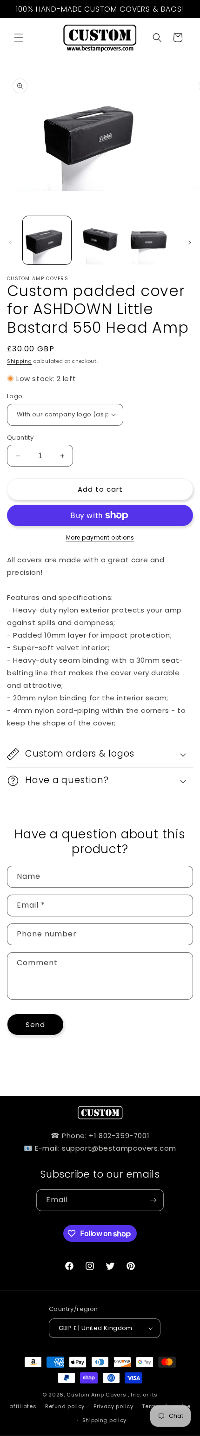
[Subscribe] (153, 1200)
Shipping (19, 361)
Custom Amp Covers (96, 1394)
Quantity (20, 437)
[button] (18, 37)
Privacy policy (113, 1406)
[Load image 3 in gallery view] (152, 240)
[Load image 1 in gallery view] (47, 240)
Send (35, 1024)
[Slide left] (10, 242)
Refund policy (65, 1406)
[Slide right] (190, 242)
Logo (15, 396)
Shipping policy (104, 1420)
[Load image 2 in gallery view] (100, 240)
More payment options (100, 537)
